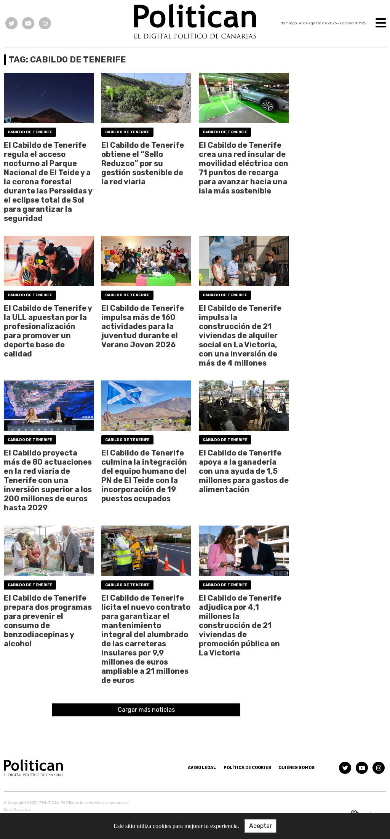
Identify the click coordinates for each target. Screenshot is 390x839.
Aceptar (260, 825)
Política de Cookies (247, 767)
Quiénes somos (296, 767)
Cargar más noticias (146, 709)
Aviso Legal (202, 767)
